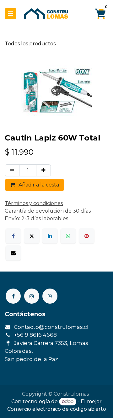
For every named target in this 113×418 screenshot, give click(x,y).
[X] (31, 235)
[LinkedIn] (49, 235)
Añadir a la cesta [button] (38, 185)
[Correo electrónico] (13, 253)
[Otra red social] (49, 296)
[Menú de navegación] (10, 13)
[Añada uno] (43, 170)
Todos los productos (30, 44)
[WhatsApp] (68, 235)
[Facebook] (13, 235)
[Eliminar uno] (12, 170)
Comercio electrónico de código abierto (56, 409)
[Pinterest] (86, 235)
